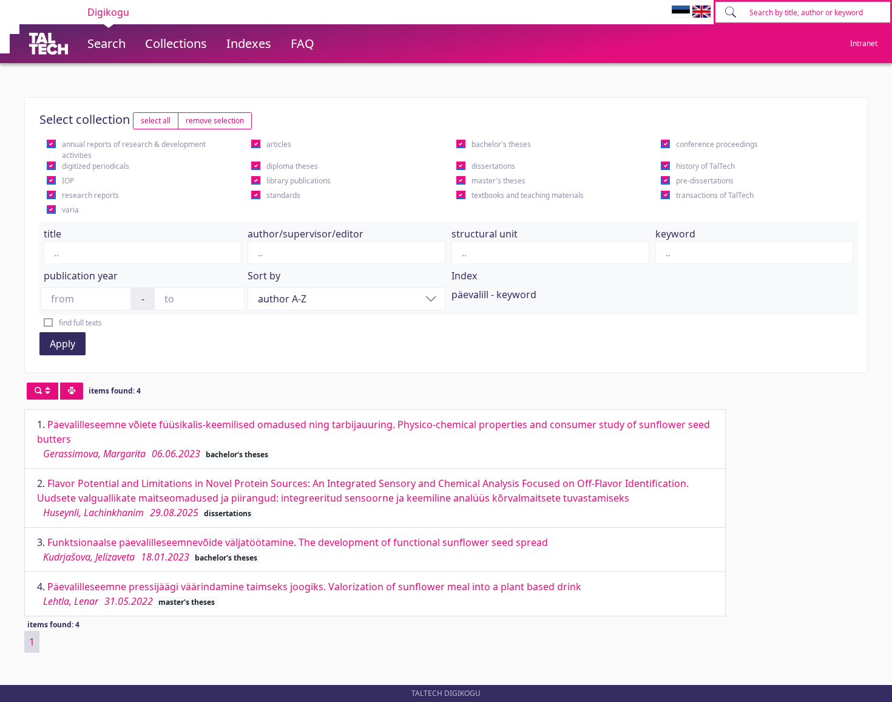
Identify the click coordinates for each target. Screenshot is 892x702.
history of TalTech (705, 166)
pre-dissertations (705, 181)
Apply (62, 343)
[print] (71, 391)
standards (283, 195)
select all (156, 120)
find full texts (80, 323)
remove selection (215, 120)
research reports (90, 195)
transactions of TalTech (715, 195)
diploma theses (292, 166)
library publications (298, 181)
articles (278, 144)
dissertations (493, 166)
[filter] (42, 391)
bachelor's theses (501, 144)
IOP (68, 181)
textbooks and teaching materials (527, 195)
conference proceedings (717, 144)
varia (70, 210)
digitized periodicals (95, 166)
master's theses (498, 181)
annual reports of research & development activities (134, 149)
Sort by (264, 275)
